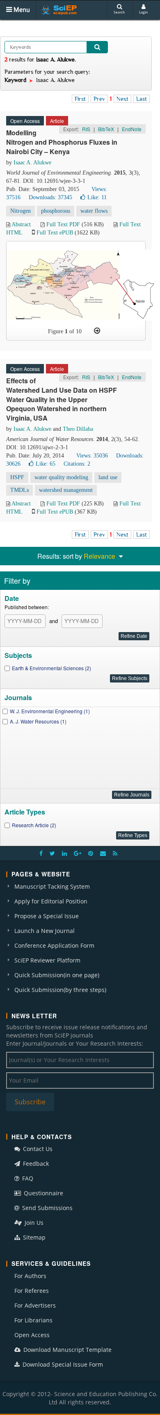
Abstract (21, 224)
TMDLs (19, 490)
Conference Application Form (54, 945)
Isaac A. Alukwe (32, 162)
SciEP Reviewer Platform (47, 960)
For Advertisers (35, 1305)
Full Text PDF (63, 224)
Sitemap (33, 1237)
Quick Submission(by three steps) (60, 990)
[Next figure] (97, 330)
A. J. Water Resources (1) (38, 721)
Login (143, 12)
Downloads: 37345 (50, 197)
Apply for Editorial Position (50, 901)
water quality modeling (61, 477)
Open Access (32, 1335)
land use (107, 477)
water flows (93, 211)
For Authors (30, 1276)
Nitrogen (20, 211)
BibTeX (106, 128)
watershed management (66, 490)
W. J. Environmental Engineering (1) (50, 711)
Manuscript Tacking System (52, 886)
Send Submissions (47, 1208)
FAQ (27, 1178)
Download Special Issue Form (62, 1364)
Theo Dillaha (78, 429)
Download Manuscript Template (67, 1350)
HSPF (17, 477)
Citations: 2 (77, 464)
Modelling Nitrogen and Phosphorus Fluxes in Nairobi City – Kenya (61, 142)
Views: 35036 (92, 456)
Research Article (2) (34, 824)
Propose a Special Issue (46, 916)
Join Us (33, 1222)
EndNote (132, 128)
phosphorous (55, 211)
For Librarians (33, 1320)
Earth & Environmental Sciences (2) (51, 667)
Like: (97, 197)
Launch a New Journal (44, 931)
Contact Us (37, 1149)
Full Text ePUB (55, 233)
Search (119, 12)
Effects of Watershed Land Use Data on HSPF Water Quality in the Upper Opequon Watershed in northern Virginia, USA (61, 399)
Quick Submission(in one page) (56, 975)
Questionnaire (42, 1193)
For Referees (31, 1290)
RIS (86, 128)
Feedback (35, 1163)
